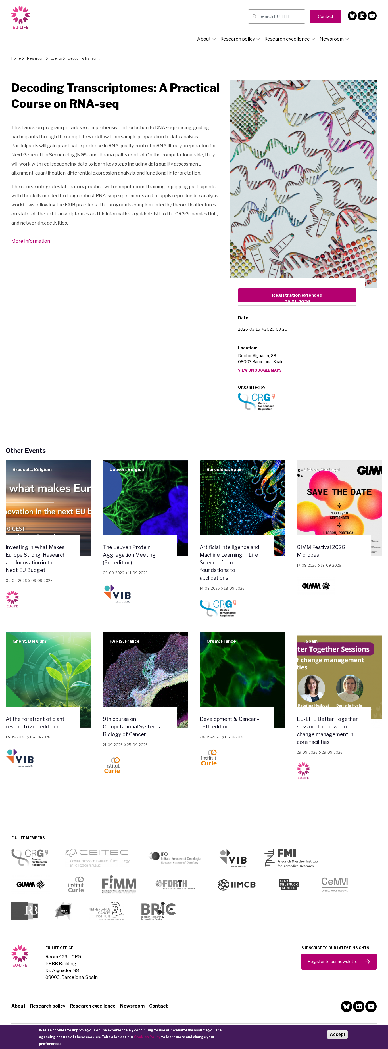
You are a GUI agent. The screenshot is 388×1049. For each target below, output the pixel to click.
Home (16, 58)
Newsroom (332, 39)
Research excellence (287, 39)
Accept (337, 1034)
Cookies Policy (147, 1037)
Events (56, 58)
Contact (158, 1006)
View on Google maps (259, 370)
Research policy (237, 39)
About (204, 39)
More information (30, 241)
